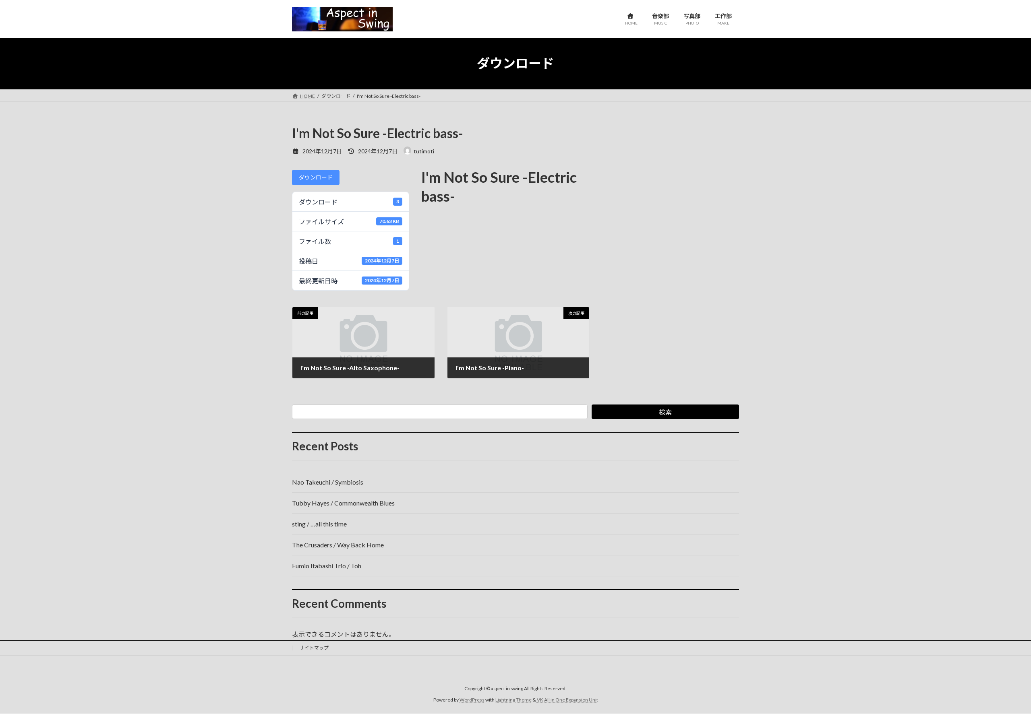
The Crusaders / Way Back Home (338, 545)
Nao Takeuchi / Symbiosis (327, 482)
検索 (665, 412)
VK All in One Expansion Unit (567, 700)
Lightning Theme (513, 700)
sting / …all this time (319, 524)
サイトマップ (314, 648)
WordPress (472, 700)
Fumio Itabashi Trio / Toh (326, 566)
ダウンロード (316, 177)
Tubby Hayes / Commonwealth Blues (343, 503)
